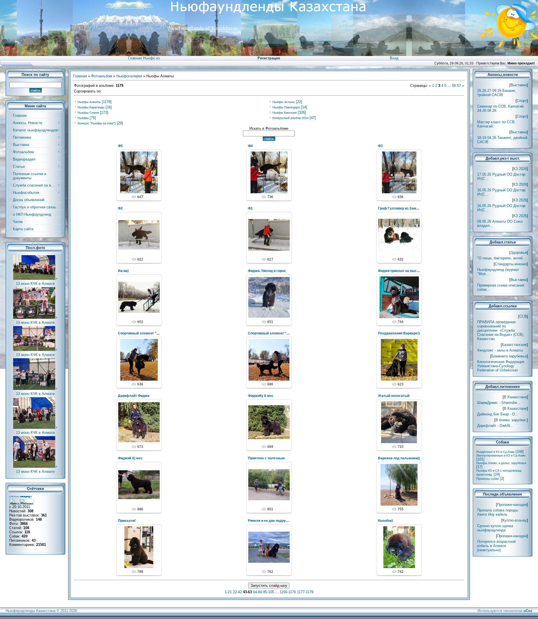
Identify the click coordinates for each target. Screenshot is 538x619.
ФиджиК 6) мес (130, 458)
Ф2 (120, 208)
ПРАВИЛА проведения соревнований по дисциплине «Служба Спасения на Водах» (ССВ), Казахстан (500, 330)
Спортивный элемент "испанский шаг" (280, 333)
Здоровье (519, 252)
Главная (80, 76)
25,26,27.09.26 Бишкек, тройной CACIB (496, 93)
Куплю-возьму (514, 520)
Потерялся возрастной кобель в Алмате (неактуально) (496, 545)
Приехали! (127, 521)
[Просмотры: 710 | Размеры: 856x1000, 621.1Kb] (399, 422)
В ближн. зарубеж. (511, 420)
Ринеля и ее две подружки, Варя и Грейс (282, 521)
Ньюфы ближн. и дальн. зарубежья (501, 463)
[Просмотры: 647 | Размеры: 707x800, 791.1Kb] (139, 172)
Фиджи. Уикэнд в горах (267, 271)
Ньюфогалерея (129, 76)
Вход (394, 58)
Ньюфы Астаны (283, 102)
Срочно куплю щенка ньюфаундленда (495, 528)
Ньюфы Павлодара (286, 107)
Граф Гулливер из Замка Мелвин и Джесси (414, 208)
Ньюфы (83, 118)
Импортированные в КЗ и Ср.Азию (500, 455)
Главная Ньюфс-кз (144, 58)
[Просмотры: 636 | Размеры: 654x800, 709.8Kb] (399, 172)
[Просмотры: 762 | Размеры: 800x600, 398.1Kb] (269, 547)
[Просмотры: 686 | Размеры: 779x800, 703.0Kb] (269, 360)
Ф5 (120, 146)
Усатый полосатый (393, 396)
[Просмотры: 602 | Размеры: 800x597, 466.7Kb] (139, 297)
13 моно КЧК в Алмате (35, 283)
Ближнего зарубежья (509, 356)
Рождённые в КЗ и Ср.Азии (495, 451)
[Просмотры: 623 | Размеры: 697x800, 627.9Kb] (399, 360)
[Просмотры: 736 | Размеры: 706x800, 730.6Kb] (269, 172)
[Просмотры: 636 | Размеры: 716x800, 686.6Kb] (139, 360)
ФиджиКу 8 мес (260, 396)
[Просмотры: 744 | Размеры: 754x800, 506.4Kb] (399, 297)
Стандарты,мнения (511, 264)
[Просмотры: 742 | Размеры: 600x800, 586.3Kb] (399, 547)
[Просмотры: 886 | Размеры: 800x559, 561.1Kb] (139, 485)
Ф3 (380, 146)
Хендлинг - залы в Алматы (500, 350)
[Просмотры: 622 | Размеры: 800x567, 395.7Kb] (139, 235)
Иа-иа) (123, 271)
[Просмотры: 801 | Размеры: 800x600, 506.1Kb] (269, 485)
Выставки (519, 85)
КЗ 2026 (520, 169)
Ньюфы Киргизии (284, 112)
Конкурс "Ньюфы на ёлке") (97, 123)
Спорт (522, 101)
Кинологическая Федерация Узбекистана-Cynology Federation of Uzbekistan (500, 366)
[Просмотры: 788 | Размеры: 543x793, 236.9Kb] (139, 547)
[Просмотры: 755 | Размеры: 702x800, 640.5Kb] (399, 485)
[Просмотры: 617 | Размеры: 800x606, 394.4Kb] (269, 235)
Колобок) (385, 521)
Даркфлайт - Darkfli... (495, 425)
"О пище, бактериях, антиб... (501, 258)
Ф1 (250, 208)
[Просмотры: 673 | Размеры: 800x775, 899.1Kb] (139, 422)
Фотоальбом (101, 76)
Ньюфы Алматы (89, 102)
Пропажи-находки (512, 504)
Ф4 (250, 146)
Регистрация (269, 58)
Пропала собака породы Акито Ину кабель (497, 512)
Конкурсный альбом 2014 (290, 118)
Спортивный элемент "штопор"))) (146, 333)
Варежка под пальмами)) (399, 458)
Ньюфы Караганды (91, 107)
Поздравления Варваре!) (399, 333)
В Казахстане (515, 397)
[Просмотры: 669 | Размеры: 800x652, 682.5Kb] (269, 422)
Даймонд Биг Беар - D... (497, 414)
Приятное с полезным (266, 458)
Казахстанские (514, 345)
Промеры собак (487, 478)
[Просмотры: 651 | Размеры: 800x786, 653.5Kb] (269, 297)
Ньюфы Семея (88, 112)
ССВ (523, 316)
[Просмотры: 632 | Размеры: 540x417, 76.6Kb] (399, 235)
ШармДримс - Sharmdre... (498, 403)
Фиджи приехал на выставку (402, 271)
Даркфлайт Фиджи (133, 396)
